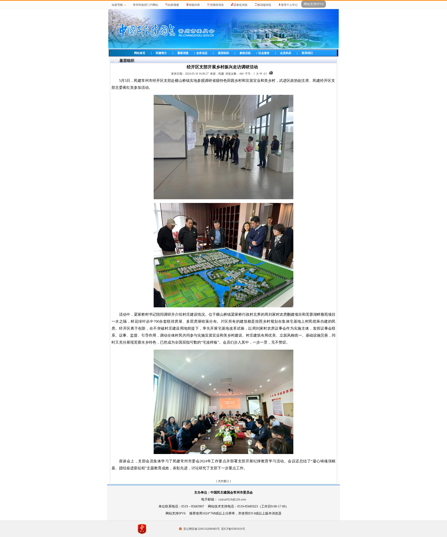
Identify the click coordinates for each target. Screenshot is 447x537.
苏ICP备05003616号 (233, 528)
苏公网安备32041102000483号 (201, 528)
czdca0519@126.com (232, 499)
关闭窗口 (223, 481)
